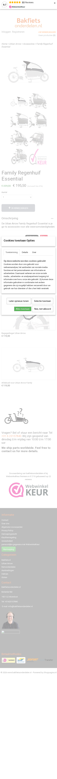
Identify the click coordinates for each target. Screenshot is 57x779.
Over (34, 252)
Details (25, 252)
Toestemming (12, 252)
